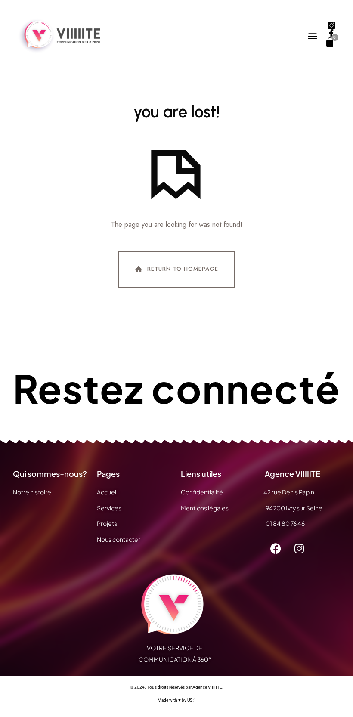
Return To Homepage (182, 269)
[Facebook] (275, 548)
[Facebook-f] (331, 33)
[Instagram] (299, 548)
